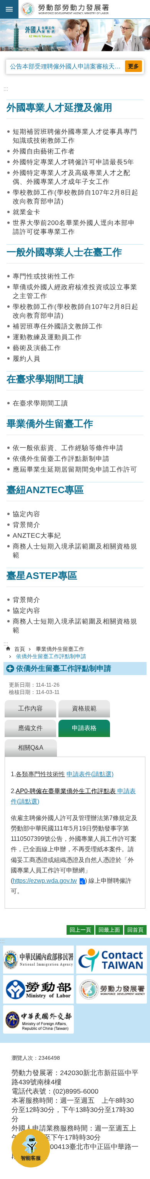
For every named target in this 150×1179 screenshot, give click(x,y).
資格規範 (84, 708)
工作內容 (30, 708)
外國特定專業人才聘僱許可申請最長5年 (73, 162)
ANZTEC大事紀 (37, 535)
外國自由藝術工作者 (44, 151)
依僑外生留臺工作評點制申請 (51, 656)
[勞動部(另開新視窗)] (38, 990)
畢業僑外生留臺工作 (60, 649)
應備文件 (30, 728)
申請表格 (84, 728)
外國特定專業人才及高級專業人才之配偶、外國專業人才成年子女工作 (71, 177)
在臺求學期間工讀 (40, 403)
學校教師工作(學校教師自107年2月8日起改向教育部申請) (75, 197)
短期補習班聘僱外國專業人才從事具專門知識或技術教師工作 (75, 136)
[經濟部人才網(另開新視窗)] (111, 961)
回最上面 (109, 930)
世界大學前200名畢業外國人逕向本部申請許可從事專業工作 (74, 227)
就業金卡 (26, 212)
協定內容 (26, 514)
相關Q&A (30, 747)
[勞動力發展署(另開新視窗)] (111, 990)
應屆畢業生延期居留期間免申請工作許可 (75, 469)
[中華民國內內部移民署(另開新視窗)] (38, 961)
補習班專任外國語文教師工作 (58, 326)
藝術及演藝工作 (37, 348)
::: (2, 22)
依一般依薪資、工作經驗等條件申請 (68, 448)
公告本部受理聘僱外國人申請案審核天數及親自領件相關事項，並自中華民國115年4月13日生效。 (77, 66)
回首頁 (135, 930)
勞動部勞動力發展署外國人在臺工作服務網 (84, 9)
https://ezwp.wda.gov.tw (45, 880)
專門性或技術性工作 (44, 276)
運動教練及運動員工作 (47, 337)
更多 (133, 66)
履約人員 (26, 358)
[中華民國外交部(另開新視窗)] (38, 1020)
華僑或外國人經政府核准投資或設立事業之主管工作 (75, 291)
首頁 (19, 649)
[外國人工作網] (75, 35)
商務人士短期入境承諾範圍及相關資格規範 (75, 551)
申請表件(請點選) (90, 774)
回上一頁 (80, 930)
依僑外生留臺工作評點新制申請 (61, 458)
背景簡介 (26, 525)
